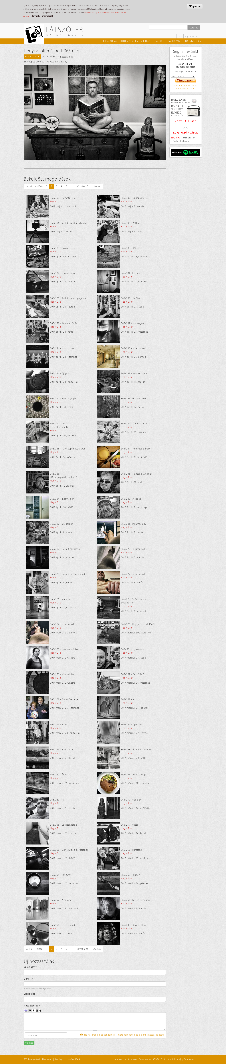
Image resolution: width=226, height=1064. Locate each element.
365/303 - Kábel (130, 248)
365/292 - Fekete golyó (63, 398)
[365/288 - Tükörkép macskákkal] (37, 457)
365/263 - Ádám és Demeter (137, 749)
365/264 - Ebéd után (61, 749)
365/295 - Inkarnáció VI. (134, 348)
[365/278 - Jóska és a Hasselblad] (37, 582)
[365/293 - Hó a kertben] (108, 381)
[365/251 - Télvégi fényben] (108, 908)
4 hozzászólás (65, 57)
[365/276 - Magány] (37, 607)
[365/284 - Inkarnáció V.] (37, 507)
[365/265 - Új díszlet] (108, 732)
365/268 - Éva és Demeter (64, 699)
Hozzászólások (73, 1059)
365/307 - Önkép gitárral (134, 198)
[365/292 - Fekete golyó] (37, 406)
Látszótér (64, 29)
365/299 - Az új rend (132, 298)
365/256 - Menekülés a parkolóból (69, 850)
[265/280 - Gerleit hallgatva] (37, 557)
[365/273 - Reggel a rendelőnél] (108, 632)
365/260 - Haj (57, 799)
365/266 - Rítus (58, 724)
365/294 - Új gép (59, 373)
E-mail (28, 979)
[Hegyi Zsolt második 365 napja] (95, 112)
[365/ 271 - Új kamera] (108, 657)
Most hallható (185, 121)
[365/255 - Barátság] (108, 858)
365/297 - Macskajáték (133, 323)
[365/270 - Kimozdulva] (37, 682)
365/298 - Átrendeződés (63, 323)
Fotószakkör (128, 41)
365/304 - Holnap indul (63, 248)
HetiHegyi (59, 1059)
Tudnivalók (192, 41)
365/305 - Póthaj (130, 223)
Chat (180, 36)
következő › (83, 186)
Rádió (158, 41)
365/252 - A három (60, 900)
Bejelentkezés (191, 36)
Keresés (193, 27)
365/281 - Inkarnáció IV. (134, 524)
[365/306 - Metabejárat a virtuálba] (37, 231)
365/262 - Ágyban (60, 774)
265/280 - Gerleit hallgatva (65, 549)
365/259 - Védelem (131, 799)
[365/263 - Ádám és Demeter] (108, 758)
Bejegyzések (34, 1059)
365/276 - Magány (60, 599)
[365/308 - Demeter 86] (37, 206)
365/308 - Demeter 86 (62, 198)
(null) (185, 127)
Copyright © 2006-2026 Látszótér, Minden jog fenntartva (166, 1059)
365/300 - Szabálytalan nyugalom (68, 298)
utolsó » (97, 186)
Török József (188, 138)
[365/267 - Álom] (108, 707)
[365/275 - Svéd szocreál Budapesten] (108, 607)
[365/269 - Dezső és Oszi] (108, 682)
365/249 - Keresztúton (133, 925)
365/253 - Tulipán (130, 875)
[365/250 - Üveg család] (37, 933)
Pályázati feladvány (56, 61)
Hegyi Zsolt (56, 201)
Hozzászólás (32, 1005)
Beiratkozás (110, 41)
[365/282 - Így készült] (37, 532)
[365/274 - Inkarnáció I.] (37, 632)
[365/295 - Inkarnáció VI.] (108, 356)
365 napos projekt (34, 61)
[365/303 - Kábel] (108, 256)
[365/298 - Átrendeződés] (37, 331)
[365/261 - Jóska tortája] (108, 783)
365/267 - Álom (129, 699)
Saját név (30, 967)
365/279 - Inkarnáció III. (134, 549)
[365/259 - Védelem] (108, 808)
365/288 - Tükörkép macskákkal (67, 448)
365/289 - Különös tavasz (135, 423)
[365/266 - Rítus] (37, 732)
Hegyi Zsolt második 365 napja (53, 50)
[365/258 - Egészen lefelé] (37, 833)
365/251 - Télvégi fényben (135, 900)
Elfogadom (194, 6)
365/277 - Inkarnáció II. (133, 574)
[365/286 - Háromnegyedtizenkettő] (37, 482)
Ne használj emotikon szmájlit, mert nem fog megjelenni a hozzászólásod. (124, 1035)
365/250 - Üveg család (62, 925)
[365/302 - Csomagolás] (37, 281)
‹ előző (39, 186)
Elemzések (47, 1059)
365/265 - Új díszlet (132, 724)
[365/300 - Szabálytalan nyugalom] (37, 306)
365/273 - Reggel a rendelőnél (138, 624)
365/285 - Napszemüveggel (136, 474)
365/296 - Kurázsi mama (63, 348)
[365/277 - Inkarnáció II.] (108, 582)
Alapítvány (173, 41)
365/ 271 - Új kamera (132, 649)
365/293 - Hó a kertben (134, 373)
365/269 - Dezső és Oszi (134, 674)
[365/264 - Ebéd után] (37, 758)
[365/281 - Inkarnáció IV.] (108, 532)
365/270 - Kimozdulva (62, 674)
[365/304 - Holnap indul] (37, 256)
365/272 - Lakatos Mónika (64, 649)
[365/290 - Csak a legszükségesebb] (37, 432)
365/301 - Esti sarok (132, 273)
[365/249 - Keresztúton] (108, 933)
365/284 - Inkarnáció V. (62, 499)
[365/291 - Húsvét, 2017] (108, 406)
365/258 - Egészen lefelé (63, 825)
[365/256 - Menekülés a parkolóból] (37, 858)
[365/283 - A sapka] (108, 507)
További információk (42, 16)
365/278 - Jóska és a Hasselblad (67, 574)
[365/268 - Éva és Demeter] (37, 707)
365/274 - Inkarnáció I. (62, 624)
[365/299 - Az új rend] (108, 306)
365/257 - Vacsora (131, 825)
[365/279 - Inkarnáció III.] (108, 557)
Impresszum (120, 1059)
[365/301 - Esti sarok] (108, 281)
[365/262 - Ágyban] (37, 783)
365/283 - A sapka (131, 499)
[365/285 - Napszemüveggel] (108, 482)
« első (29, 186)
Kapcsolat (132, 1059)
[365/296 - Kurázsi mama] (37, 356)
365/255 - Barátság (131, 850)
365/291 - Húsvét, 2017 (133, 398)
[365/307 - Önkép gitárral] (108, 206)
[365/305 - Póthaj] (108, 231)
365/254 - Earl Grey (60, 875)
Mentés (29, 1043)
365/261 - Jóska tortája (133, 774)
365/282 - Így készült (61, 524)
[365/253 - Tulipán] (108, 883)
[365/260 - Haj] (37, 808)
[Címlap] (35, 34)
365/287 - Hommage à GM (135, 448)
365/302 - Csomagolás (62, 273)
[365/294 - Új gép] (37, 381)
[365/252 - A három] (37, 908)
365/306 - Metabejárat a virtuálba (68, 223)
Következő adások (185, 133)
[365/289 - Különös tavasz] (108, 432)
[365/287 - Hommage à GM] (108, 457)
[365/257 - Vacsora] (108, 833)
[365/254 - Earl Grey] (37, 883)
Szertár (145, 41)
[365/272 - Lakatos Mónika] (37, 657)
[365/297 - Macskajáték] (108, 331)
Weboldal (29, 994)
